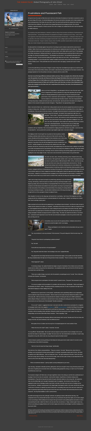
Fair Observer (51, 307)
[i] (38, 86)
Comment (7, 37)
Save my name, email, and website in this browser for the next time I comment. (13, 62)
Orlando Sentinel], (62, 307)
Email (6, 51)
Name (6, 47)
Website (6, 56)
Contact (72, 4)
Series (55, 4)
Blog (68, 4)
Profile (64, 4)
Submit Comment (19, 64)
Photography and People (14, 28)
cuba (9, 28)
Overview (51, 4)
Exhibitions (60, 4)
